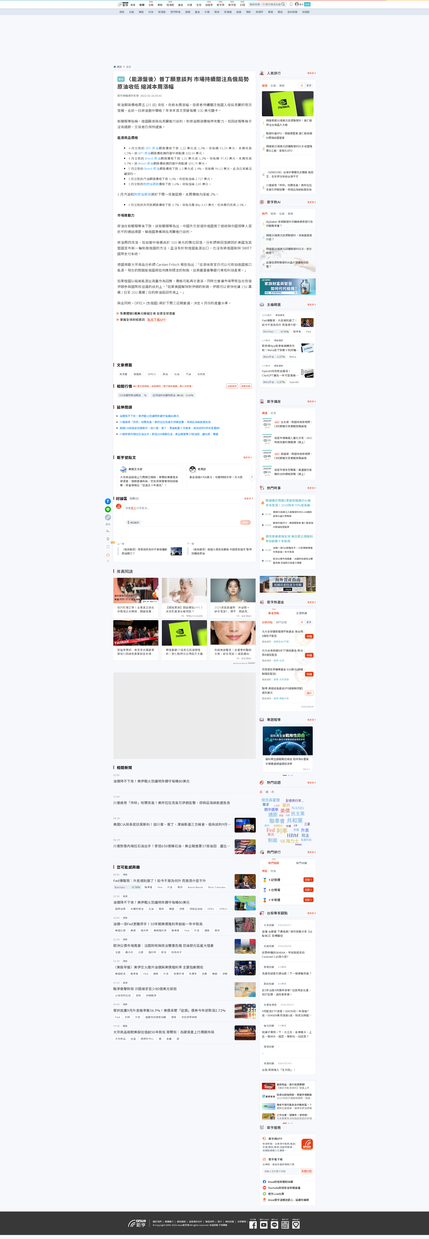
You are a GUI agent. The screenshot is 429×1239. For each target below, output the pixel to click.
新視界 (259, 12)
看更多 (246, 457)
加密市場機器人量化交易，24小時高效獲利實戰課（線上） (293, 440)
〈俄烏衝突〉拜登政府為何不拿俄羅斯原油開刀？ (144, 551)
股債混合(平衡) (281, 641)
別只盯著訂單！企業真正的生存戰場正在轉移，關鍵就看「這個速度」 (135, 609)
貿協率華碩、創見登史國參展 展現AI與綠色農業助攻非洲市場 (135, 652)
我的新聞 (292, 12)
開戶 (309, 693)
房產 (238, 12)
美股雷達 (280, 315)
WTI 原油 (152, 148)
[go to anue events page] (291, 4)
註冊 (307, 4)
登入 (301, 4)
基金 (180, 5)
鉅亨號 (232, 5)
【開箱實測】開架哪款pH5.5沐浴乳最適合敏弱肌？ (184, 609)
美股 (160, 5)
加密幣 (209, 5)
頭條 (121, 12)
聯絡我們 (209, 1221)
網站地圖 (229, 1221)
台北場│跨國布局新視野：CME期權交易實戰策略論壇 (293, 424)
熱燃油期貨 (151, 184)
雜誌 (280, 12)
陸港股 (170, 5)
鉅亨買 (220, 5)
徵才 (220, 1221)
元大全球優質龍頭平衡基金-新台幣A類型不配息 (282, 633)
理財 (248, 12)
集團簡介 (169, 1221)
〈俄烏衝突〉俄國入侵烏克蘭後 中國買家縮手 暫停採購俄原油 (221, 551)
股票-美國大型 (281, 698)
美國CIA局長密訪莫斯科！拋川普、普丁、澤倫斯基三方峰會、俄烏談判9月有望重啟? (170, 428)
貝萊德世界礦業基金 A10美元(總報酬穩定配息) (282, 671)
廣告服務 (181, 1221)
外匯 (189, 5)
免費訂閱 (306, 1171)
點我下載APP (156, 319)
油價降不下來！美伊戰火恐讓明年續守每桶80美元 (149, 416)
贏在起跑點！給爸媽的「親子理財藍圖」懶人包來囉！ (165, 386)
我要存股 (246, 386)
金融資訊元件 (195, 1221)
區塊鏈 (228, 12)
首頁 (132, 5)
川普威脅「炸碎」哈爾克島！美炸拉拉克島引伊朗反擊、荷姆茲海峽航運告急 (165, 422)
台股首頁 (232, 386)
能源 (128, 66)
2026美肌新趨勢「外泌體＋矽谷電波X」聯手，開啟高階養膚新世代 (232, 609)
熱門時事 (175, 12)
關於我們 (157, 1221)
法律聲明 (241, 1221)
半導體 (275, 900)
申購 (309, 636)
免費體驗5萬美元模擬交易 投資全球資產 (147, 313)
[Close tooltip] (136, 555)
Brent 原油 (153, 158)
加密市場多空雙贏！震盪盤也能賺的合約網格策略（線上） (293, 472)
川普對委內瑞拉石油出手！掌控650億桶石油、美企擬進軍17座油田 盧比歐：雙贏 (169, 434)
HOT (277, 422)
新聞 (141, 5)
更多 (309, 85)
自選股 (306, 12)
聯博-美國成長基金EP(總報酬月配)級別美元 (282, 690)
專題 (270, 12)
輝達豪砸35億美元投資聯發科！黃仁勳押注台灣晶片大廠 (184, 652)
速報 (187, 12)
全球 (198, 5)
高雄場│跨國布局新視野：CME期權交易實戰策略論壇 (293, 456)
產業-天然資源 (281, 679)
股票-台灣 (279, 660)
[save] (108, 547)
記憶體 (275, 879)
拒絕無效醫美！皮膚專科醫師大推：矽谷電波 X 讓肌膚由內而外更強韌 (233, 652)
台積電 (275, 890)
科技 (151, 12)
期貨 (216, 12)
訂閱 (242, 5)
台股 (151, 5)
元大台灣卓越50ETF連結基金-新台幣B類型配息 (282, 652)
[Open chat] (108, 555)
